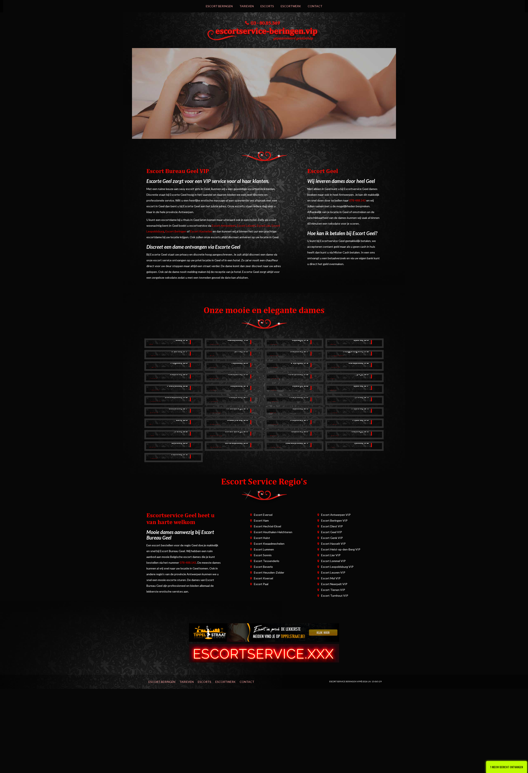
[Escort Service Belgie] (264, 653)
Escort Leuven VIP (333, 572)
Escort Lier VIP (331, 555)
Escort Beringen (219, 6)
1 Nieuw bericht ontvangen (506, 767)
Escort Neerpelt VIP (334, 584)
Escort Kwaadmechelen (269, 543)
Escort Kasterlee (201, 231)
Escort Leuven (246, 225)
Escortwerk (291, 6)
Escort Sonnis (263, 555)
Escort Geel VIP (331, 532)
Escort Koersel (263, 578)
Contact (315, 6)
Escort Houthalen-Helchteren (273, 532)
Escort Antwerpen (224, 225)
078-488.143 (357, 200)
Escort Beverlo (263, 566)
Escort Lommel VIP (333, 561)
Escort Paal (261, 584)
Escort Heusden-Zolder (269, 572)
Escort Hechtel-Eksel (267, 526)
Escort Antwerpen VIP (336, 514)
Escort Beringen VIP (334, 520)
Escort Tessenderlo (266, 561)
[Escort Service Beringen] (264, 32)
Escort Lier (263, 225)
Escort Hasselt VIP (333, 543)
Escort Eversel (263, 514)
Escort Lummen (264, 549)
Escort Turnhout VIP (334, 595)
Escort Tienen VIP (333, 590)
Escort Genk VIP (332, 538)
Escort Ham (261, 520)
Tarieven (246, 6)
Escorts (267, 6)
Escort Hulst (262, 538)
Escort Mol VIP (331, 578)
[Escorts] (264, 632)
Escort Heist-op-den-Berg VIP (340, 549)
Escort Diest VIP (332, 526)
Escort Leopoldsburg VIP (337, 566)
